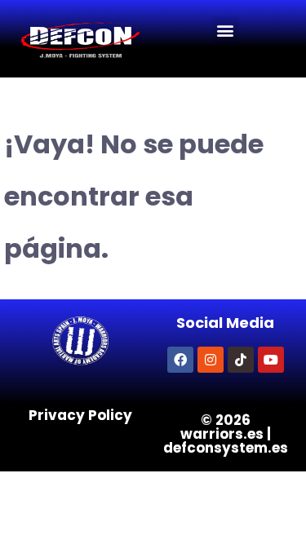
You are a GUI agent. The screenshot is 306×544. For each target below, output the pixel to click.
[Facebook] (180, 360)
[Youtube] (271, 360)
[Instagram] (210, 360)
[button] (225, 29)
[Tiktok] (241, 360)
